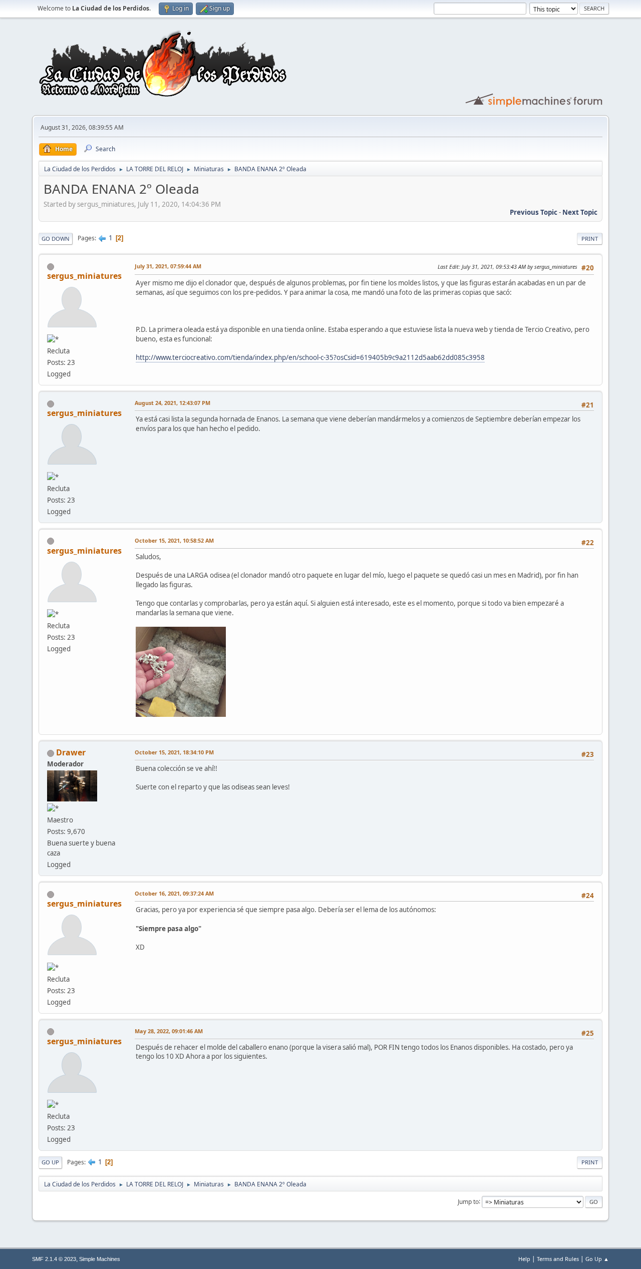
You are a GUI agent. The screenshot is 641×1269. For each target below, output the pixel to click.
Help (524, 1258)
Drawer (71, 752)
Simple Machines (99, 1259)
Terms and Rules (558, 1258)
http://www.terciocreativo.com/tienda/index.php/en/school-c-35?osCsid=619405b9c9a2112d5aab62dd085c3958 (310, 357)
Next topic (579, 212)
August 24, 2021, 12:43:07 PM (172, 402)
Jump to (468, 1201)
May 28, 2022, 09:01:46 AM (169, 1031)
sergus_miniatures (84, 275)
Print (589, 238)
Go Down (56, 238)
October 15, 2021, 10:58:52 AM (174, 540)
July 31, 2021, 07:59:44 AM (168, 266)
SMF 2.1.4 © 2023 (54, 1259)
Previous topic (533, 212)
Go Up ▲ (597, 1258)
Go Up (50, 1162)
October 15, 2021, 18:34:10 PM (174, 752)
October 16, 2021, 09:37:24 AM (174, 893)
